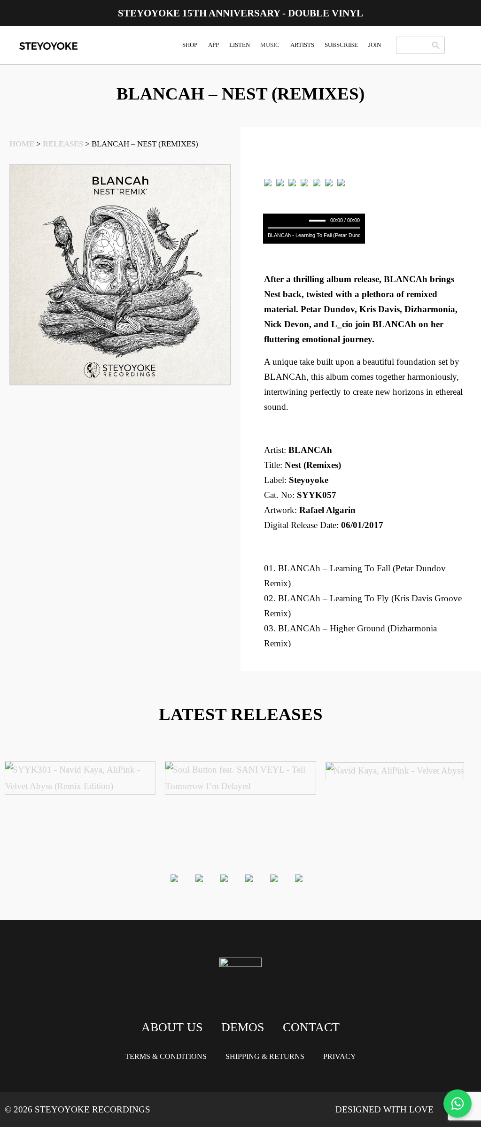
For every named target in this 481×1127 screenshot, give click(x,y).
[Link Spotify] (280, 182)
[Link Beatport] (268, 182)
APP (213, 44)
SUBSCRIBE (341, 44)
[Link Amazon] (316, 182)
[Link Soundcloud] (329, 182)
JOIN (374, 44)
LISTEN (239, 44)
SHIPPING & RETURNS (264, 1056)
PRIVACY (339, 1056)
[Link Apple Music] (304, 182)
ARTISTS (302, 44)
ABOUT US (171, 1027)
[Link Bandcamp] (292, 182)
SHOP (189, 44)
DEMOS (242, 1027)
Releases (63, 143)
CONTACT (311, 1027)
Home (21, 143)
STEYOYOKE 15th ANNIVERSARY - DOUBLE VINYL (240, 13)
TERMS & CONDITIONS (166, 1056)
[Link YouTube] (341, 182)
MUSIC (269, 44)
